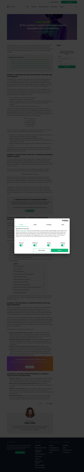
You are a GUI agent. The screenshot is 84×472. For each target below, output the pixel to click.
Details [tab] (35, 224)
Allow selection (41, 250)
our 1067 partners (23, 230)
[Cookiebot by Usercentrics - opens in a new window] (63, 221)
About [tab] (62, 224)
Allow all (59, 250)
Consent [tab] (21, 224)
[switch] (35, 245)
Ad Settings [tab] (48, 224)
